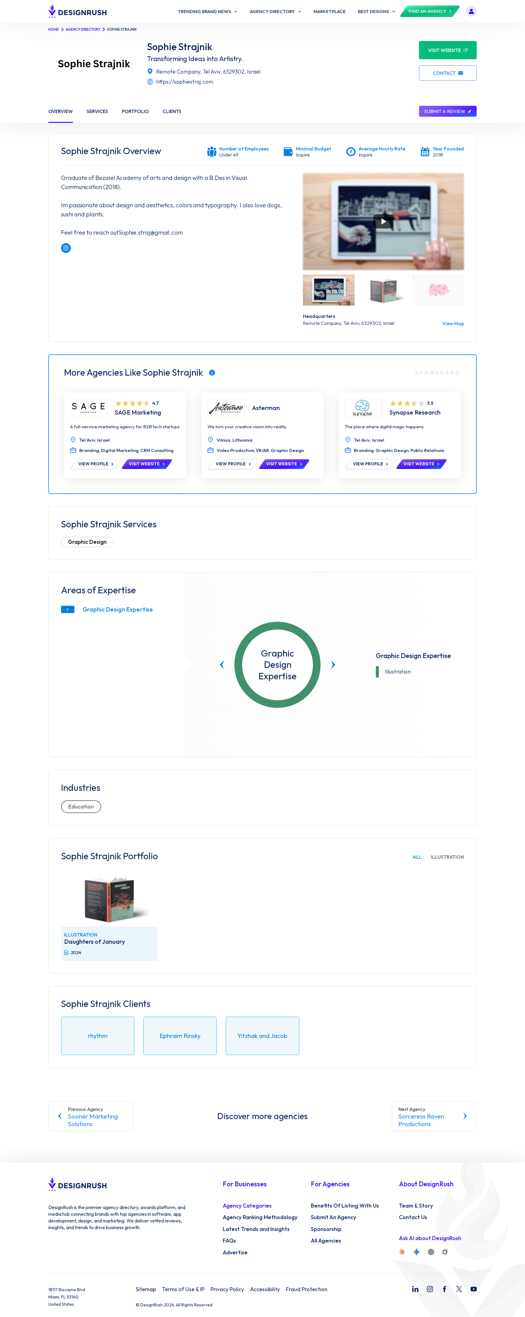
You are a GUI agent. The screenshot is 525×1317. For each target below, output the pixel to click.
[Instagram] (430, 1289)
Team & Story (416, 1205)
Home (53, 29)
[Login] (471, 11)
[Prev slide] (222, 664)
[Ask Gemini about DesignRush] (416, 1252)
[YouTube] (474, 1289)
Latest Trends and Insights (256, 1229)
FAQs (229, 1240)
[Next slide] (333, 664)
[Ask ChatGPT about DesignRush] (431, 1252)
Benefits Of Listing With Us (345, 1205)
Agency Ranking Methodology (260, 1217)
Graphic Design (87, 541)
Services (97, 111)
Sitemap (146, 1289)
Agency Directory (83, 29)
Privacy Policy (227, 1289)
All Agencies (326, 1240)
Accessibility (265, 1289)
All (417, 857)
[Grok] (445, 1252)
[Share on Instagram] (66, 248)
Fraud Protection (307, 1289)
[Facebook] (444, 1289)
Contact (444, 73)
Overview (60, 111)
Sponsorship (326, 1229)
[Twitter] (459, 1289)
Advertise (235, 1252)
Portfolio (135, 111)
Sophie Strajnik (179, 46)
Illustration (447, 857)
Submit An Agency (333, 1217)
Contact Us (413, 1217)
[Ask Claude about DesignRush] (402, 1252)
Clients (172, 111)
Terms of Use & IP (183, 1289)
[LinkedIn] (415, 1289)
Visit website (444, 50)
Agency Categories (247, 1205)
